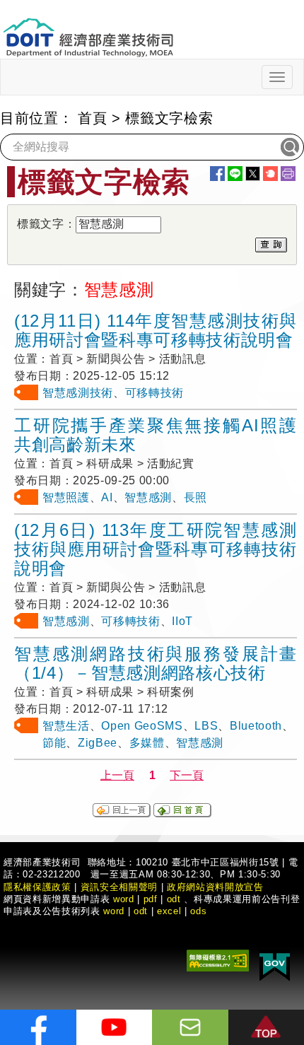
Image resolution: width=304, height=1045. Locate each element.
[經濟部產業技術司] (88, 29)
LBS (206, 726)
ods (198, 911)
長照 (195, 497)
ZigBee (97, 743)
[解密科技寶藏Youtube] (114, 1027)
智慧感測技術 (77, 393)
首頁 (92, 118)
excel (169, 911)
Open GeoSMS (141, 726)
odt (174, 899)
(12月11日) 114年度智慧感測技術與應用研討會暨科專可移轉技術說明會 (155, 330)
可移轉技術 (154, 393)
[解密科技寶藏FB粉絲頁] (38, 1027)
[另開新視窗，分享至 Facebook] (217, 173)
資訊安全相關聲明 (119, 887)
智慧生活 (66, 726)
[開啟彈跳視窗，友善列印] (288, 173)
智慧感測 (148, 497)
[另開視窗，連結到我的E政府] (274, 964)
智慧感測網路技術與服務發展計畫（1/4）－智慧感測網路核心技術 (155, 663)
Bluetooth (256, 726)
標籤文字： (46, 224)
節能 (54, 743)
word (113, 911)
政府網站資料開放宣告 (215, 887)
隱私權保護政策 (37, 887)
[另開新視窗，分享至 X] (253, 173)
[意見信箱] (190, 1027)
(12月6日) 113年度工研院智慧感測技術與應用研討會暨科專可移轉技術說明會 (155, 549)
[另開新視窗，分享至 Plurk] (270, 173)
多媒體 (147, 743)
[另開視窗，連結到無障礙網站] (218, 959)
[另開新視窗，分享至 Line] (235, 173)
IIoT (182, 621)
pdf (151, 899)
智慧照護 (66, 497)
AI (106, 497)
